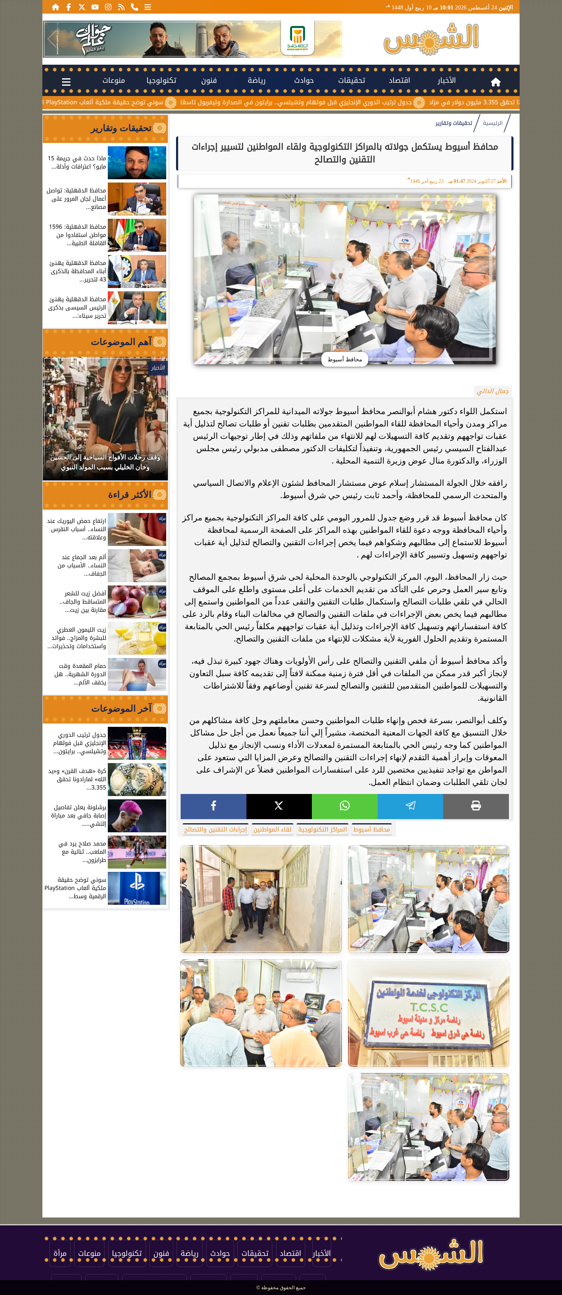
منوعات (113, 80)
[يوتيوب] (95, 6)
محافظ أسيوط (371, 829)
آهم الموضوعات (121, 342)
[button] (52, 39)
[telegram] (411, 806)
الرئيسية (493, 123)
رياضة (257, 80)
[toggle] (66, 80)
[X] (279, 806)
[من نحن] (134, 6)
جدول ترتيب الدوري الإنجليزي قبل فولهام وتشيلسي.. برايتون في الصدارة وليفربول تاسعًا (352, 102)
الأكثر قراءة (129, 494)
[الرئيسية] (55, 6)
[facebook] (213, 806)
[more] (147, 6)
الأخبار (447, 80)
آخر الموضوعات (121, 708)
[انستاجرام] (108, 6)
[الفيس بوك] (68, 6)
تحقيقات (351, 80)
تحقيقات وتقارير (454, 123)
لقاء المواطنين (272, 829)
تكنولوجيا (161, 80)
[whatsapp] (345, 806)
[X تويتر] (81, 6)
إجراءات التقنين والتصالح (215, 829)
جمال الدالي (493, 391)
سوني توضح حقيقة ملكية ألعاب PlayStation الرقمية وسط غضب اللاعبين (125, 102)
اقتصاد (399, 80)
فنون (209, 80)
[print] (476, 806)
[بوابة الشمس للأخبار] (431, 39)
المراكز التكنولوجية (322, 829)
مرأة (60, 1253)
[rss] (121, 6)
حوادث (304, 80)
